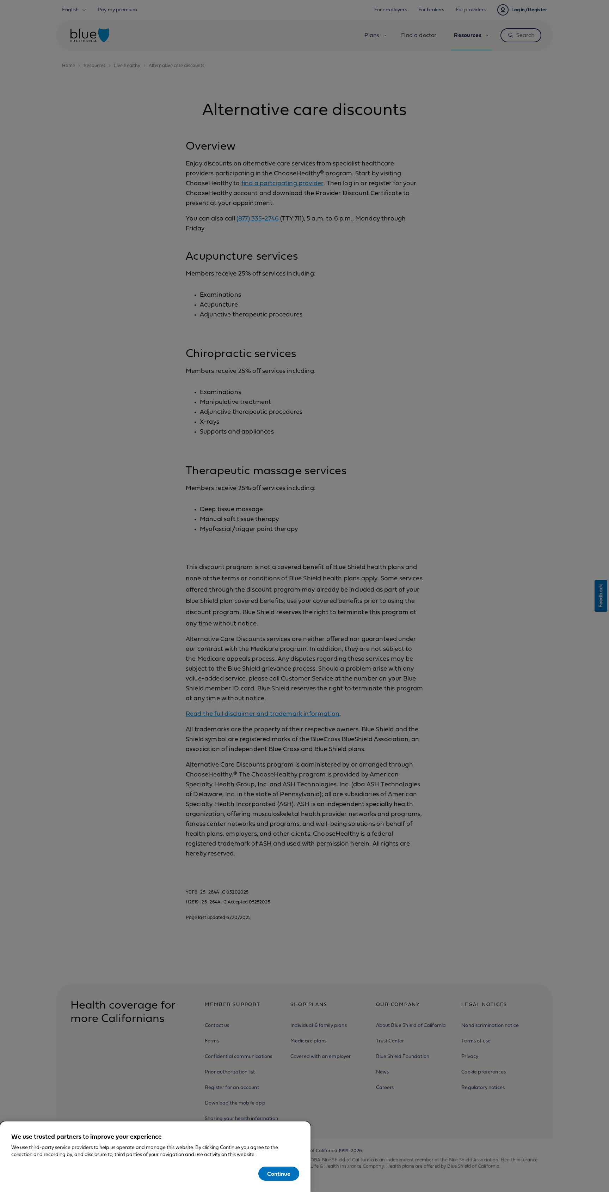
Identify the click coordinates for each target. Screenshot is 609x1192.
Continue (278, 1174)
